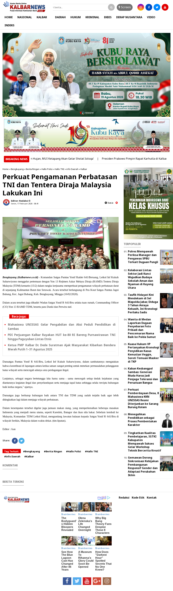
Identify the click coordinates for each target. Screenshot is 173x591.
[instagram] (140, 7)
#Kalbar (29, 456)
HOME (9, 17)
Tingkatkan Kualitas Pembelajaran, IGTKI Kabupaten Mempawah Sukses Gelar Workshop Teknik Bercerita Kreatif (144, 441)
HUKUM (75, 17)
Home (6, 169)
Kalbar (84, 169)
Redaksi (124, 497)
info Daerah (72, 169)
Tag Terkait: (11, 451)
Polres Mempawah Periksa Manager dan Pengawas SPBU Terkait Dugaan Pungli (143, 257)
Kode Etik (138, 497)
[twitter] (157, 7)
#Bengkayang (31, 451)
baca (110, 202)
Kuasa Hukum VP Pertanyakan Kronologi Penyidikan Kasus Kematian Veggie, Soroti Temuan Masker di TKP (143, 352)
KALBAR (42, 17)
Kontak (152, 497)
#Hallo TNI (91, 451)
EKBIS (108, 17)
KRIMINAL (92, 17)
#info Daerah (12, 456)
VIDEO (151, 17)
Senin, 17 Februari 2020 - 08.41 (25, 203)
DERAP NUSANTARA (129, 17)
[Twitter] (21, 441)
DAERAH (60, 17)
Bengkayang (17, 169)
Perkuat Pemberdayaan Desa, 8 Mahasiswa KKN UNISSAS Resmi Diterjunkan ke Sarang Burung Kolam (143, 398)
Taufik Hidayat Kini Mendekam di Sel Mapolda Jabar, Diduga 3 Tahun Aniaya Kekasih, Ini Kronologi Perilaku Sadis (143, 303)
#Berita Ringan (53, 451)
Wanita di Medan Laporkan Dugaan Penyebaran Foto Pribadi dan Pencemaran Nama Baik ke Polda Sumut (142, 328)
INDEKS (9, 25)
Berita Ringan (32, 169)
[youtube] (165, 7)
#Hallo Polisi (73, 451)
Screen (125, 7)
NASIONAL (24, 17)
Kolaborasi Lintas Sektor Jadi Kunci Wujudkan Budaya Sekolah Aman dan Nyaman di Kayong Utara (140, 279)
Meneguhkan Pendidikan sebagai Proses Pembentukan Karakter (142, 419)
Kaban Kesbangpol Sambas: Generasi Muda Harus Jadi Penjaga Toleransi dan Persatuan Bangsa (143, 375)
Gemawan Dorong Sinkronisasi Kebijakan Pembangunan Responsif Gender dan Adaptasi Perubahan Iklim (143, 466)
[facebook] (148, 7)
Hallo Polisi (47, 169)
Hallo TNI (59, 169)
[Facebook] (15, 441)
